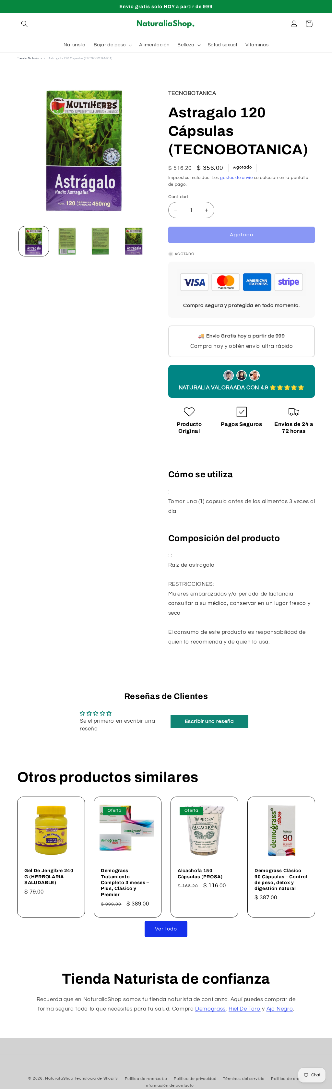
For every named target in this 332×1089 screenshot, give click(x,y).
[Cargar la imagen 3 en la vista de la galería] (100, 241)
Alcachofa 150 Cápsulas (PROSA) (200, 873)
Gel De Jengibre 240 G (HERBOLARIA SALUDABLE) (49, 876)
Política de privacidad (195, 1079)
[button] (24, 23)
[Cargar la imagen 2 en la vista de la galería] (67, 241)
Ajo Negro (280, 1009)
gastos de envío (236, 178)
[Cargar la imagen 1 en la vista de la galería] (34, 241)
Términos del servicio (243, 1079)
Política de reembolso (146, 1079)
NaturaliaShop (59, 1078)
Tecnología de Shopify (96, 1078)
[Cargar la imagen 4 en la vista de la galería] (133, 241)
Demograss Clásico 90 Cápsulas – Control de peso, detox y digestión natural (281, 879)
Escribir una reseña (209, 721)
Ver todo (166, 928)
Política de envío (287, 1079)
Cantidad (178, 197)
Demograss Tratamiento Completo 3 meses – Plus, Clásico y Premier (125, 882)
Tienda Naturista (29, 58)
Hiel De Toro (245, 1009)
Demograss (210, 1009)
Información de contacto (169, 1085)
